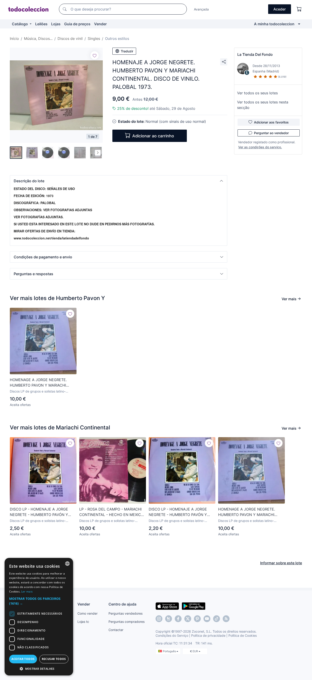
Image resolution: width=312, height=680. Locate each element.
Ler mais (27, 591)
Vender (100, 24)
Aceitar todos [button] (22, 659)
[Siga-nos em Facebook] (178, 618)
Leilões (41, 24)
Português (170, 651)
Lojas (56, 24)
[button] (118, 181)
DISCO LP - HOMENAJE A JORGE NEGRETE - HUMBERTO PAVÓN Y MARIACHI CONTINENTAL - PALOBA (41, 512)
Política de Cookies (242, 635)
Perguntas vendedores (125, 613)
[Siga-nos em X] (187, 618)
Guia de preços (77, 24)
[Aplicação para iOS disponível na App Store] (167, 605)
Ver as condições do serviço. (260, 147)
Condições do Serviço (172, 635)
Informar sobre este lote (281, 563)
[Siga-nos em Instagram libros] (168, 618)
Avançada (201, 9)
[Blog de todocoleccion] (226, 618)
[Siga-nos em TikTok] (216, 618)
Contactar (115, 630)
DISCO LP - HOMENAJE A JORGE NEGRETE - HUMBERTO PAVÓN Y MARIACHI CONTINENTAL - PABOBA (180, 512)
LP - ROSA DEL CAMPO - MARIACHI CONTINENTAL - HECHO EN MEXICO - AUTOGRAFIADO (111, 512)
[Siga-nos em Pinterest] (197, 618)
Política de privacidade (208, 635)
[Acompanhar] (94, 55)
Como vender (87, 613)
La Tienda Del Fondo (255, 54)
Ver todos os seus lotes (257, 93)
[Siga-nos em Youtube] (207, 618)
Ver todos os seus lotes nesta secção (262, 105)
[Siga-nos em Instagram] (159, 618)
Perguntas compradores (126, 622)
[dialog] (39, 616)
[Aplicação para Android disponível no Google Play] (193, 605)
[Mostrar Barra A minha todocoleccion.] (299, 23)
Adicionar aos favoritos (271, 122)
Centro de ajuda (122, 604)
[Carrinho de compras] (299, 9)
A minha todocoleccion (274, 24)
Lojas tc (83, 622)
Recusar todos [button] (54, 659)
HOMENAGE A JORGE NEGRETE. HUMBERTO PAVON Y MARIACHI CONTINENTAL (38, 382)
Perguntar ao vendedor (271, 133)
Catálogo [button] (20, 24)
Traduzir (127, 51)
